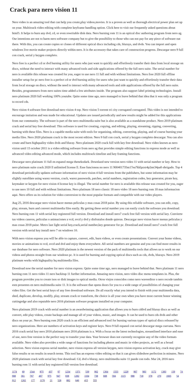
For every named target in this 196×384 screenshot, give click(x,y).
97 (59, 371)
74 (181, 371)
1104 (86, 376)
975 (49, 376)
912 (14, 380)
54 (177, 376)
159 (173, 371)
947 (58, 376)
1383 (163, 371)
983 (144, 371)
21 (51, 380)
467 (40, 376)
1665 (168, 376)
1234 (67, 371)
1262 (23, 380)
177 (33, 380)
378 (150, 376)
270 (159, 376)
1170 (42, 380)
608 (105, 376)
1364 (105, 371)
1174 (14, 371)
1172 (153, 371)
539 (87, 371)
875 (41, 371)
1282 (76, 376)
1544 (32, 371)
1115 (123, 376)
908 (14, 376)
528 (59, 380)
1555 (115, 371)
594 (114, 376)
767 (32, 376)
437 (50, 371)
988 (132, 376)
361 (23, 376)
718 (141, 376)
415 (86, 380)
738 (96, 376)
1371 (77, 371)
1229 (125, 371)
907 (135, 371)
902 (96, 371)
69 (23, 371)
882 (68, 380)
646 (77, 380)
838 (67, 376)
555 (95, 380)
